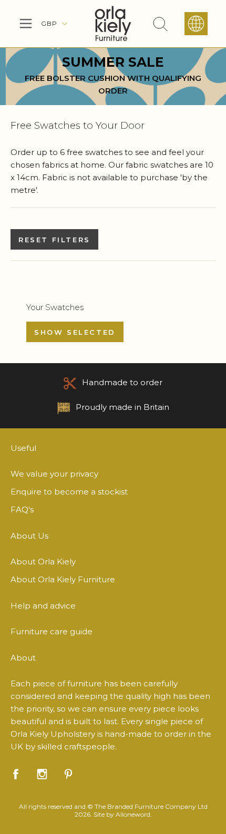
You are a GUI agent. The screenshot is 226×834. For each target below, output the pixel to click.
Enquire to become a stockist (69, 492)
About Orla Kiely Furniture (63, 579)
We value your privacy (54, 474)
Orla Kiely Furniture (113, 23)
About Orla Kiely (43, 562)
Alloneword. (134, 814)
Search (160, 23)
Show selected (75, 332)
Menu (25, 23)
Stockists (196, 23)
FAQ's (22, 509)
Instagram (42, 774)
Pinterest (68, 774)
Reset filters (54, 239)
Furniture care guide (52, 631)
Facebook (16, 774)
